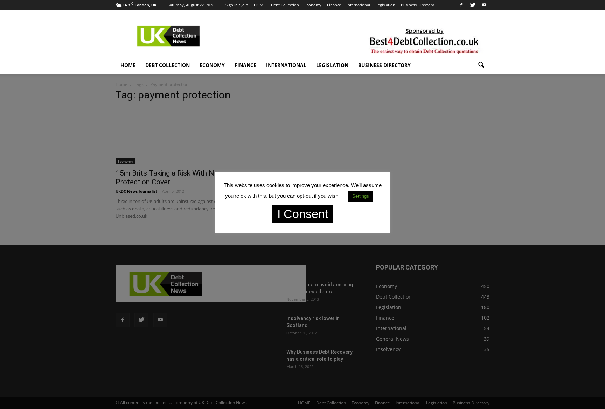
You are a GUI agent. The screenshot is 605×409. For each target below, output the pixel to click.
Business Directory (417, 4)
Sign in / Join (236, 4)
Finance (334, 4)
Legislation (385, 4)
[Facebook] (461, 5)
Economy (313, 4)
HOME (259, 4)
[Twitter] (472, 5)
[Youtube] (484, 5)
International (358, 4)
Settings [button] (360, 196)
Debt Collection (285, 4)
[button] (481, 65)
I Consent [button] (302, 213)
